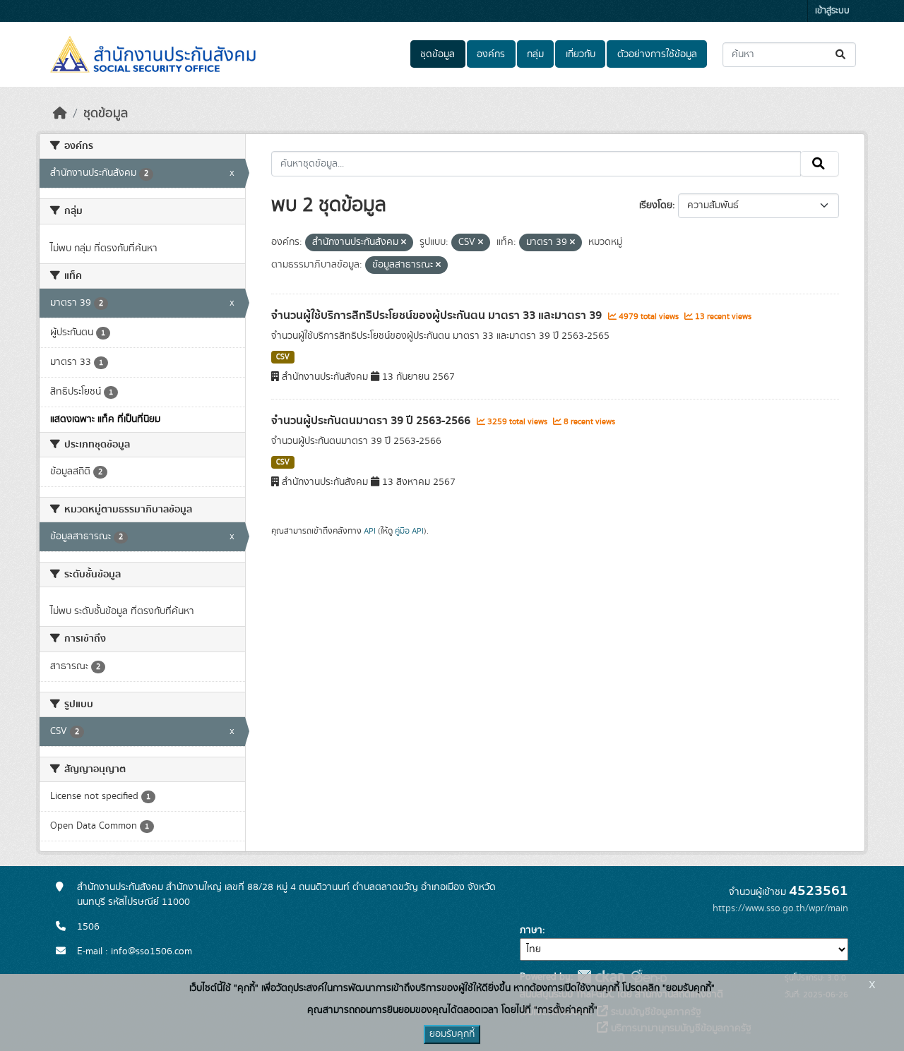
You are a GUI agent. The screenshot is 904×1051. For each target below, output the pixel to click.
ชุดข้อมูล (437, 54)
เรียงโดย (655, 205)
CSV (283, 357)
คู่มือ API (409, 530)
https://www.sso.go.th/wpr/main (780, 908)
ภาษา (531, 930)
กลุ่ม (535, 54)
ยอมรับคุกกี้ (452, 1034)
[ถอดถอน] (403, 242)
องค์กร (491, 54)
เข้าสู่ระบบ (832, 11)
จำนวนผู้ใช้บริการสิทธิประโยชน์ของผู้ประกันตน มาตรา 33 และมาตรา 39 (438, 315)
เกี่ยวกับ (580, 54)
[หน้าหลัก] (60, 113)
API (370, 530)
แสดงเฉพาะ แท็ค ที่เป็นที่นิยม (105, 419)
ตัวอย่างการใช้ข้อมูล (657, 54)
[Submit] (841, 54)
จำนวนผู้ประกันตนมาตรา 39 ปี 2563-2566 (372, 421)
